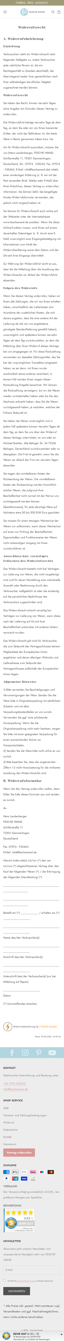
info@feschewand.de (15, 1089)
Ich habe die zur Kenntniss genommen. (30, 1281)
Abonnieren (16, 1291)
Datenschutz (10, 1130)
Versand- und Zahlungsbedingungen (25, 1115)
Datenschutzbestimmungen (26, 1281)
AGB (6, 1108)
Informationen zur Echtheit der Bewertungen (31, 1339)
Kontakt (7, 1137)
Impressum (9, 1144)
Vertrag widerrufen (19, 1153)
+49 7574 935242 (14, 1083)
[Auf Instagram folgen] (25, 1053)
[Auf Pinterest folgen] (39, 1053)
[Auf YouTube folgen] (52, 1053)
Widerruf (8, 1122)
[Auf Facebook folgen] (12, 1053)
